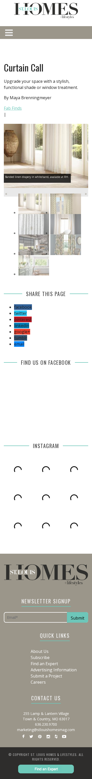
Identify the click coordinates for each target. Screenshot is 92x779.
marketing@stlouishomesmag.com (46, 729)
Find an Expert (44, 663)
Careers (38, 682)
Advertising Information (54, 670)
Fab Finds (13, 108)
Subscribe (40, 657)
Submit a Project (46, 676)
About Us (40, 651)
